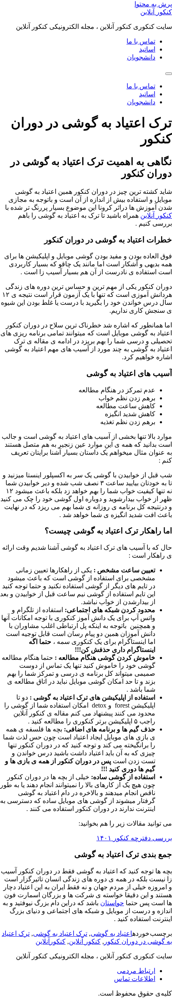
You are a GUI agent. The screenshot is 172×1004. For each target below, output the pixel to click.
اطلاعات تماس (134, 978)
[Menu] (168, 73)
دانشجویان (141, 57)
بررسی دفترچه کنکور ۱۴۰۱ (134, 838)
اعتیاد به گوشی (111, 933)
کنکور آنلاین (156, 11)
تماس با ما (140, 41)
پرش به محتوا (153, 4)
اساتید (147, 49)
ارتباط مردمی (136, 970)
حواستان (112, 902)
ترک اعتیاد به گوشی (60, 933)
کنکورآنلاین (50, 941)
